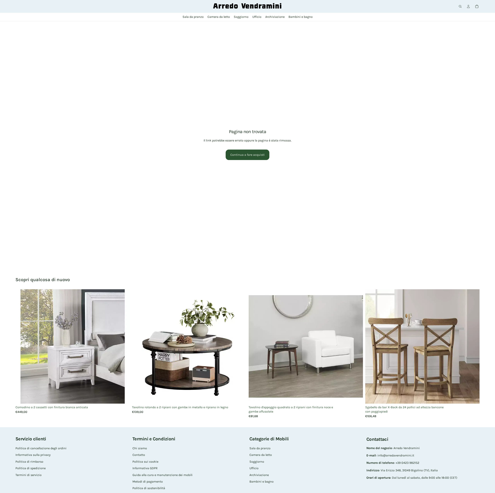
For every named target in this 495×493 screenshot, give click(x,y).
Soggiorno (256, 461)
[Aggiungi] (123, 397)
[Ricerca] (460, 6)
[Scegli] (473, 397)
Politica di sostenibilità (148, 488)
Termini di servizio (28, 475)
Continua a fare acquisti (247, 155)
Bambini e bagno (261, 481)
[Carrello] (477, 6)
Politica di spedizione (30, 468)
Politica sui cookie (145, 461)
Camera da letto (260, 455)
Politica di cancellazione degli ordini (41, 448)
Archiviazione (259, 475)
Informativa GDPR (145, 468)
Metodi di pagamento (147, 481)
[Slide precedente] (21, 346)
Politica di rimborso (29, 461)
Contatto (138, 455)
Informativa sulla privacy (32, 455)
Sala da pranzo (260, 448)
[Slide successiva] (124, 346)
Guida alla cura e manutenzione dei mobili (162, 475)
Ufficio (254, 468)
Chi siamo (139, 448)
